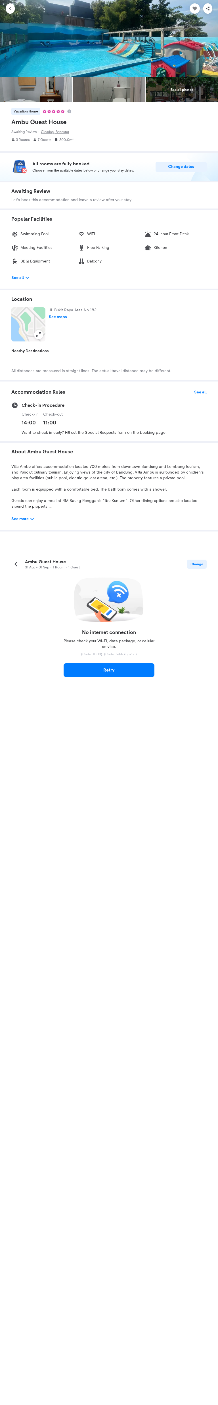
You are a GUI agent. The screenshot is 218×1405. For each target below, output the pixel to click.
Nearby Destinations (30, 351)
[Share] (207, 8)
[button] (28, 324)
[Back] (10, 8)
